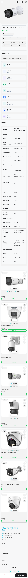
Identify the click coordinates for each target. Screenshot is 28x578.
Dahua (4, 431)
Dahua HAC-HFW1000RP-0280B (13, 28)
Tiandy (4, 368)
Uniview (5, 273)
